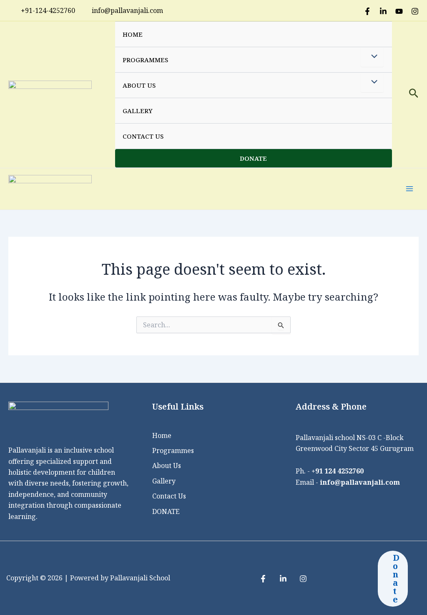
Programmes (145, 60)
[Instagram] (415, 11)
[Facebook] (367, 11)
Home (133, 34)
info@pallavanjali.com (360, 482)
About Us (139, 85)
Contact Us (143, 136)
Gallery (138, 110)
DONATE (253, 158)
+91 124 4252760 (337, 471)
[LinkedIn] (383, 11)
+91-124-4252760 (48, 10)
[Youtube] (399, 11)
